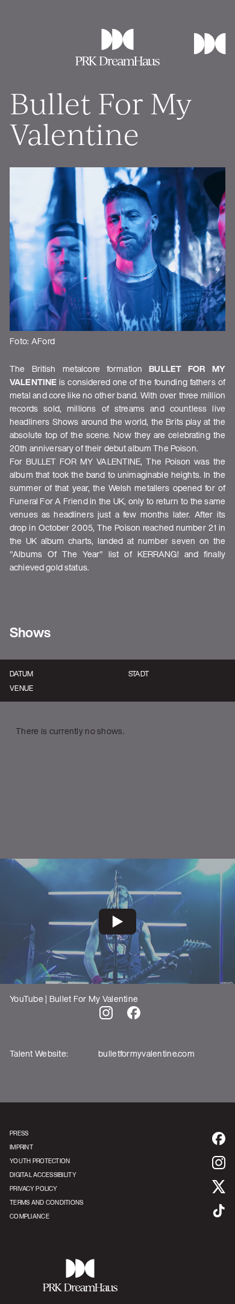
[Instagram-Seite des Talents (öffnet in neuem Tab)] (106, 1013)
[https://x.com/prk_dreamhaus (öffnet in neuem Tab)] (218, 1186)
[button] (205, 43)
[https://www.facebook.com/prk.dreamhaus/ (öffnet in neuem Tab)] (218, 1138)
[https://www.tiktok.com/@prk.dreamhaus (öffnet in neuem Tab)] (218, 1211)
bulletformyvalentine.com (146, 1053)
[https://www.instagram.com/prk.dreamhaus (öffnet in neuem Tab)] (218, 1162)
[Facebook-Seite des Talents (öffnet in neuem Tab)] (133, 1013)
